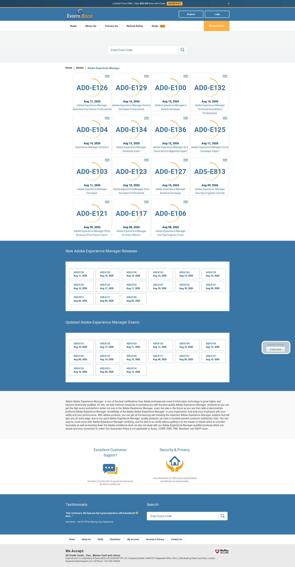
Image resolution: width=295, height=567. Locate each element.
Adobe (80, 67)
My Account (133, 539)
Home (73, 26)
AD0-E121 (212, 286)
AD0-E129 (107, 274)
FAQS (100, 539)
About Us (90, 26)
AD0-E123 (186, 286)
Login (217, 14)
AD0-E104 (186, 274)
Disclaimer (115, 539)
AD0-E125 (107, 286)
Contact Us (111, 26)
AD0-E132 (159, 274)
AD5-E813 (80, 298)
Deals (158, 26)
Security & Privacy (155, 539)
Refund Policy (135, 26)
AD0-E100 (133, 274)
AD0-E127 (159, 286)
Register (191, 14)
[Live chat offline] (276, 347)
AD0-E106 (133, 298)
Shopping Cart (216, 25)
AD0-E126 (80, 274)
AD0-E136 (80, 286)
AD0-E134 (212, 274)
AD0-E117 (107, 298)
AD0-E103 (133, 286)
